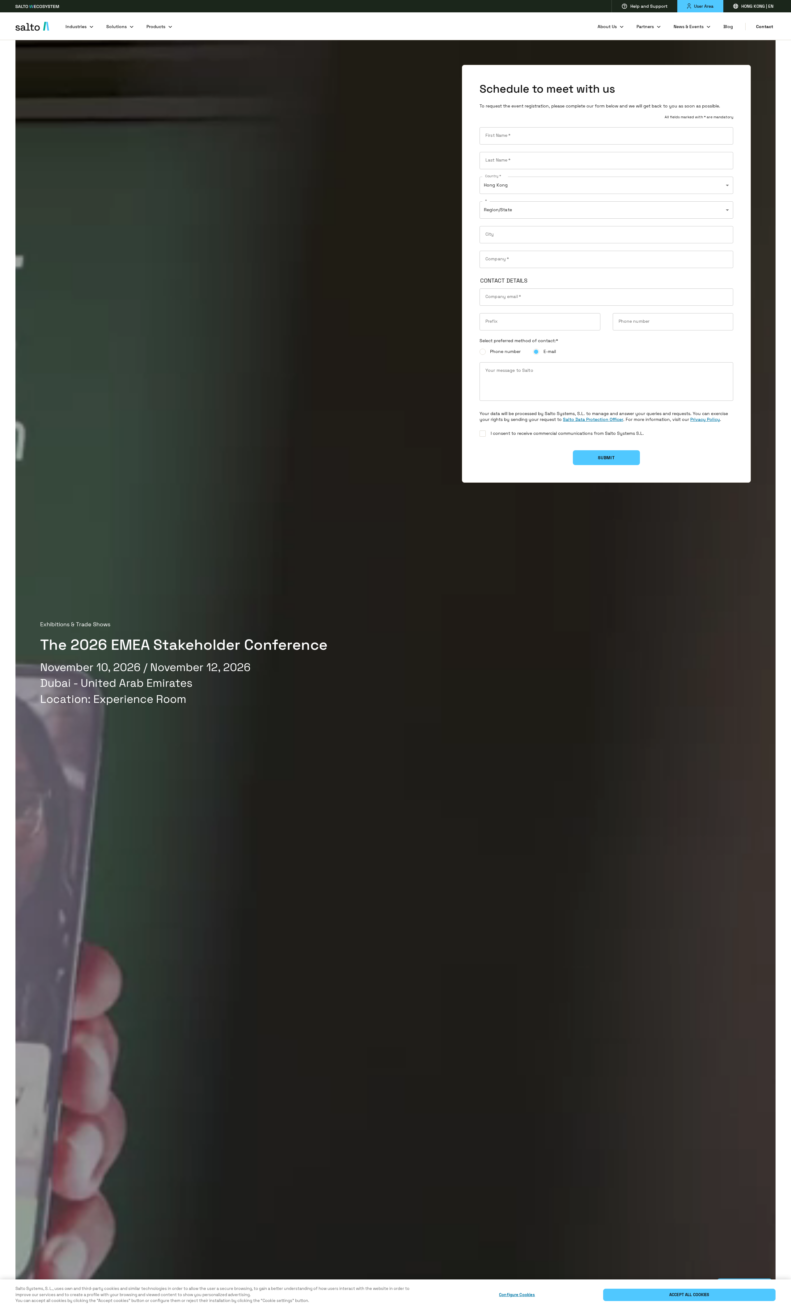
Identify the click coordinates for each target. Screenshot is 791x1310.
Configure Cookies (517, 1294)
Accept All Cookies (689, 1294)
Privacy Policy (705, 419)
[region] (395, 1294)
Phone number (505, 351)
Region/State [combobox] (498, 209)
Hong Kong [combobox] (496, 185)
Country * (493, 176)
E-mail (550, 351)
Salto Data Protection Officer (593, 419)
